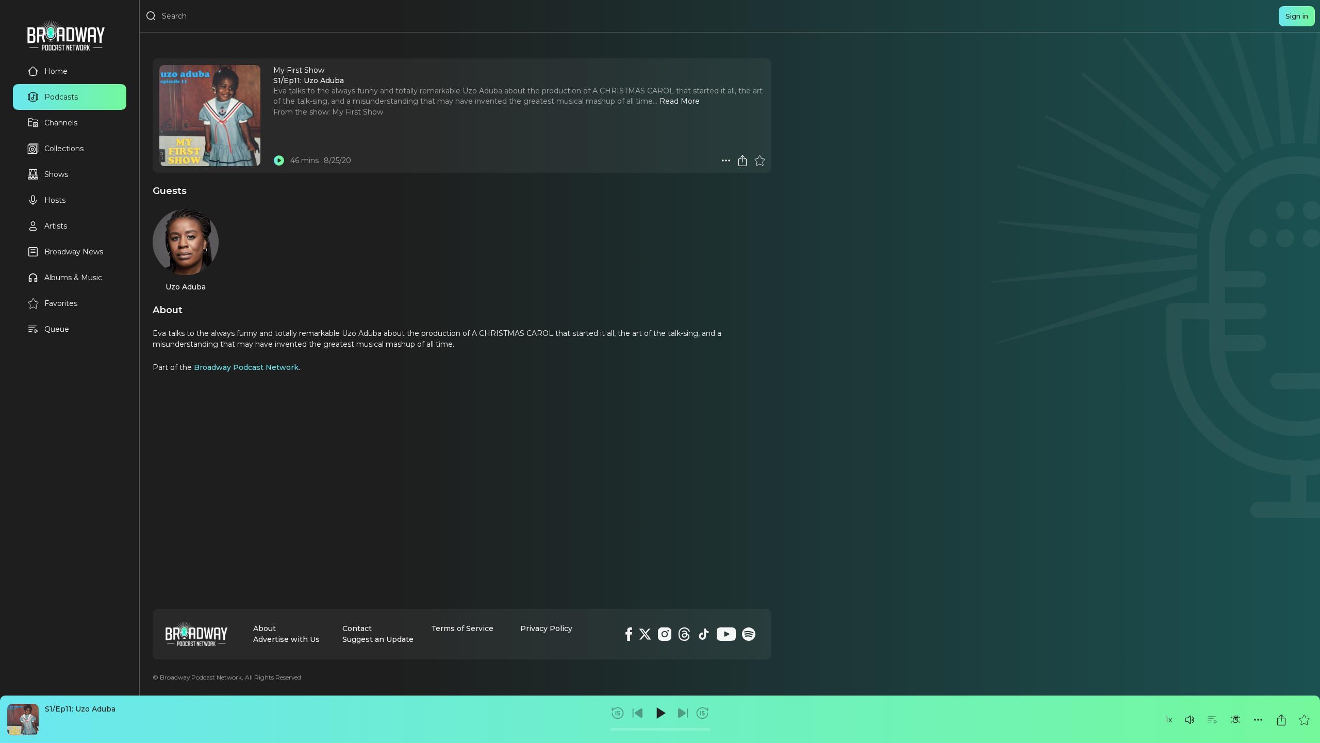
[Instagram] (664, 634)
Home (56, 71)
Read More (679, 101)
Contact (357, 628)
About (264, 628)
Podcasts (61, 97)
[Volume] (1189, 719)
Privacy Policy (546, 628)
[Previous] (638, 713)
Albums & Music (73, 277)
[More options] (1258, 719)
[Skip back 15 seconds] (617, 713)
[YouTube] (726, 634)
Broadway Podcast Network (246, 367)
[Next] (682, 713)
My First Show (357, 112)
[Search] (151, 16)
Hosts (54, 200)
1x (1168, 719)
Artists (55, 226)
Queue (56, 329)
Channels (60, 122)
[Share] (1281, 720)
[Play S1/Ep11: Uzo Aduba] (279, 160)
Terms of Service (462, 628)
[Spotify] (748, 634)
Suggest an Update (378, 639)
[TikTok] (704, 634)
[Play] (660, 713)
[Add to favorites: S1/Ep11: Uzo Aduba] (1304, 720)
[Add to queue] (1212, 720)
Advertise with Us (286, 639)
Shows (56, 174)
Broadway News (73, 251)
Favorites (60, 303)
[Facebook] (628, 634)
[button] (1189, 719)
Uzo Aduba (186, 287)
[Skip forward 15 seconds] (702, 713)
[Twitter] (645, 634)
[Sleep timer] (1235, 719)
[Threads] (684, 634)
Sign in (1296, 16)
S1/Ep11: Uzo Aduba (80, 709)
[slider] (660, 729)
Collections (64, 148)
